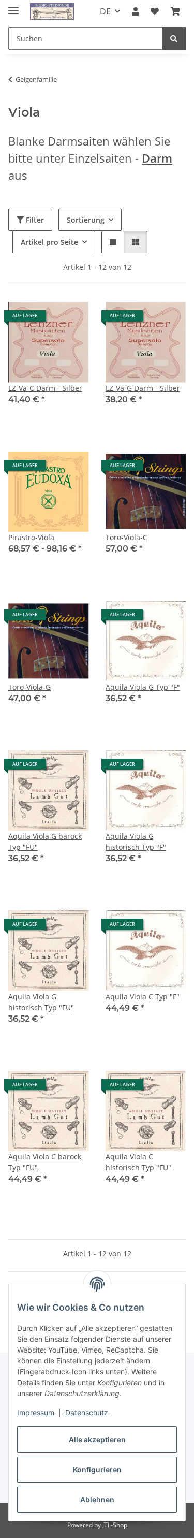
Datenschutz (86, 1412)
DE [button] (105, 11)
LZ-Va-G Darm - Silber (143, 388)
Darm (157, 158)
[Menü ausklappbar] (13, 6)
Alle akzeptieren (97, 1439)
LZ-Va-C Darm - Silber (45, 388)
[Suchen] (174, 38)
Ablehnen (97, 1499)
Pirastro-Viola (31, 537)
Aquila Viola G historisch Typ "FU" (41, 1002)
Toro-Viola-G (29, 687)
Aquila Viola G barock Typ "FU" (45, 841)
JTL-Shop (114, 1524)
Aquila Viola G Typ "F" (143, 687)
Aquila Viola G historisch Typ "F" (136, 841)
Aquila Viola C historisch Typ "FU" (138, 1162)
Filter (34, 220)
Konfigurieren (97, 1469)
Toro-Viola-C (126, 537)
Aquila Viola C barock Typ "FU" (44, 1162)
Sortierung (86, 220)
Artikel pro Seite (49, 242)
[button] (135, 11)
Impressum (35, 1412)
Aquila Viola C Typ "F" (143, 997)
